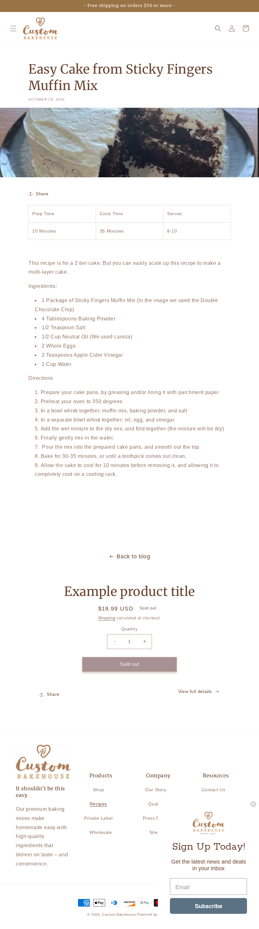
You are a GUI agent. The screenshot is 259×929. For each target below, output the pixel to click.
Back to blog (133, 556)
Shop (98, 789)
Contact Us (214, 789)
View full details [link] (195, 691)
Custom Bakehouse (119, 914)
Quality (155, 803)
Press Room (156, 818)
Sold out (129, 664)
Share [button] (42, 193)
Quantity (129, 629)
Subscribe (208, 906)
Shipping (107, 618)
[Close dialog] (253, 804)
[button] (13, 28)
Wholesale (100, 832)
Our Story (155, 789)
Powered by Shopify (154, 914)
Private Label (98, 818)
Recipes (98, 803)
